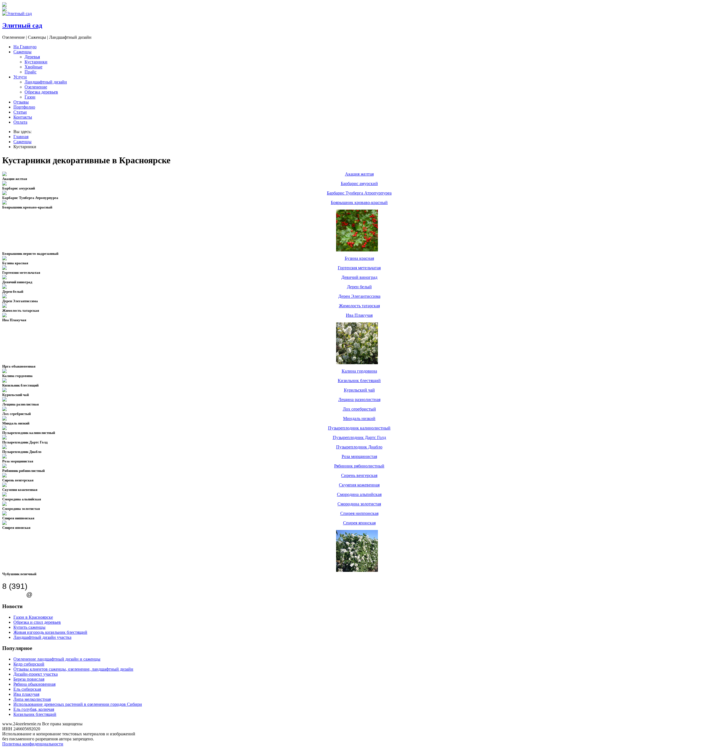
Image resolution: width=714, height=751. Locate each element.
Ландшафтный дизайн (46, 82)
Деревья (32, 56)
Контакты (22, 117)
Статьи (20, 112)
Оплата (20, 122)
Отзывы (21, 102)
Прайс (31, 71)
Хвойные (33, 66)
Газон (30, 97)
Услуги (20, 77)
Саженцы (22, 51)
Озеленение (36, 87)
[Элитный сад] (17, 13)
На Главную (25, 46)
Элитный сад (22, 25)
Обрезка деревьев (41, 92)
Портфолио (24, 107)
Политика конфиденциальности (32, 744)
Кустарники (36, 61)
